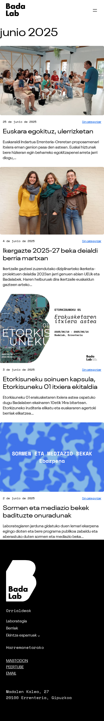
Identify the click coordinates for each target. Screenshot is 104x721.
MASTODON (17, 661)
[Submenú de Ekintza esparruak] (39, 636)
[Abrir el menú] (95, 10)
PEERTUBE (15, 667)
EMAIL (11, 674)
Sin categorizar (91, 122)
